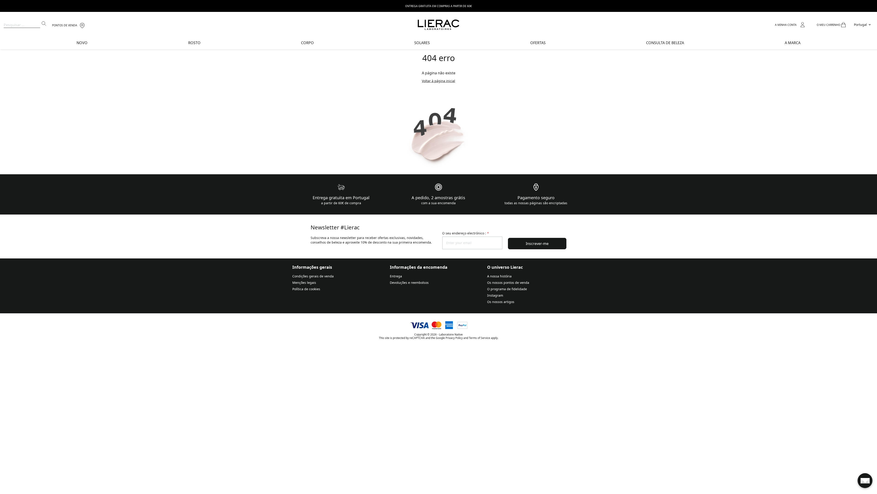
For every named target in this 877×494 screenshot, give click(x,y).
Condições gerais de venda (313, 276)
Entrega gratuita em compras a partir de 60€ (438, 6)
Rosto (194, 42)
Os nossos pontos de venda (508, 282)
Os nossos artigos (500, 302)
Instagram (495, 295)
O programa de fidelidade (507, 289)
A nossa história (499, 276)
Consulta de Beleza (665, 42)
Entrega (396, 276)
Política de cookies (306, 289)
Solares (422, 42)
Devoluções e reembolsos (409, 282)
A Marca (792, 42)
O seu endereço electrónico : (465, 233)
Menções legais (304, 282)
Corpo (307, 42)
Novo (82, 42)
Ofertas (538, 42)
